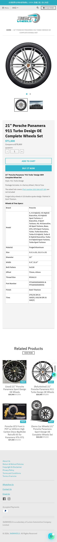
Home (8, 30)
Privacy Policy (8, 470)
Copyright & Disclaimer (12, 467)
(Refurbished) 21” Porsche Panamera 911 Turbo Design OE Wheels (42, 389)
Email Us (6, 494)
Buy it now (28, 168)
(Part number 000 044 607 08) (34, 189)
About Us (6, 461)
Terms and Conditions (12, 473)
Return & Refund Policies (13, 464)
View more (28, 353)
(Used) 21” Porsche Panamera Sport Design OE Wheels (14, 389)
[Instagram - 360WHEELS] (9, 498)
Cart (49, 8)
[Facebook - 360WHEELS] (4, 498)
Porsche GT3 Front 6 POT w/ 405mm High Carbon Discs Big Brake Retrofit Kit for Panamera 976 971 (15, 432)
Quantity (9, 148)
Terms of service (9, 476)
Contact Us (7, 489)
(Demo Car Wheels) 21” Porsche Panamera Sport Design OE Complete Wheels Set (42, 430)
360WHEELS (15, 533)
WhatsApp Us (8, 484)
